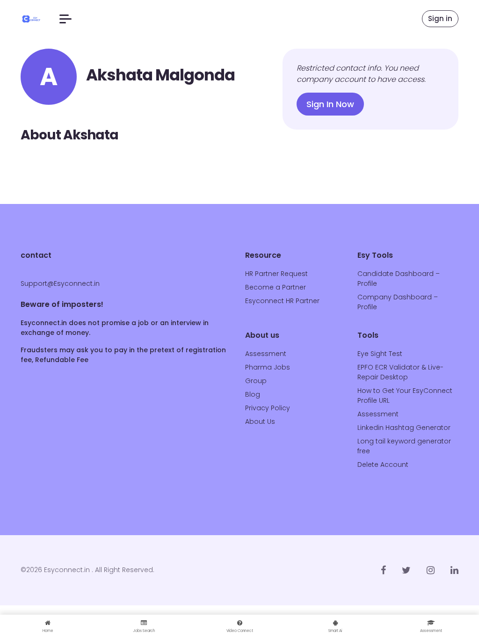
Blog (252, 394)
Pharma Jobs (267, 367)
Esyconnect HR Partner (282, 300)
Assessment (265, 353)
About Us (260, 421)
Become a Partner (275, 287)
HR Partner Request (276, 273)
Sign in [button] (440, 18)
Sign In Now (330, 104)
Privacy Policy (267, 408)
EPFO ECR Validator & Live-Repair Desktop (400, 372)
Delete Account (382, 464)
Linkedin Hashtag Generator (403, 427)
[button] (65, 19)
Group (256, 380)
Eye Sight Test (379, 353)
